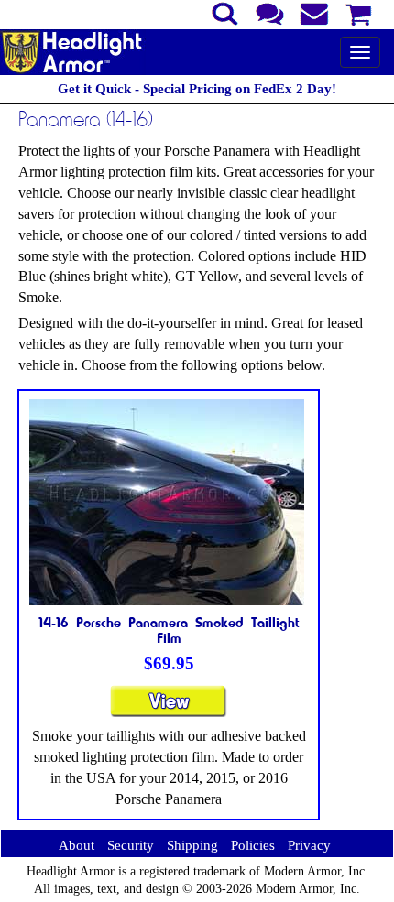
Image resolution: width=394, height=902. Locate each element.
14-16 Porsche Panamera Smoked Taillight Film (169, 630)
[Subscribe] (314, 12)
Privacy (309, 845)
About (76, 845)
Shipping (192, 845)
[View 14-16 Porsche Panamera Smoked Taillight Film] (168, 709)
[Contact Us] (269, 12)
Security (130, 845)
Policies (253, 845)
